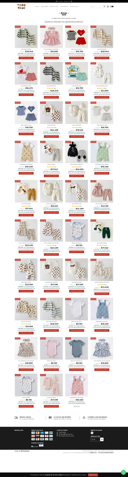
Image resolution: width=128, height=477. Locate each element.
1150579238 (62, 432)
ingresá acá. (93, 452)
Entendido (93, 475)
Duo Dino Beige (26, 203)
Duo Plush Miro (26, 321)
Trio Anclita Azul (26, 125)
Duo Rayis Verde (26, 49)
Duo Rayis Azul (51, 86)
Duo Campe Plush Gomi (102, 282)
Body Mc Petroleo (76, 361)
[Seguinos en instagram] (92, 433)
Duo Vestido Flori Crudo (26, 361)
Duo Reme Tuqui (76, 86)
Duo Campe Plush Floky (51, 243)
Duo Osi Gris (51, 164)
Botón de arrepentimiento (106, 452)
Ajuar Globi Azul (51, 203)
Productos (74, 6)
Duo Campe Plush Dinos (26, 243)
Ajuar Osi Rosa (51, 397)
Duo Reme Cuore (26, 86)
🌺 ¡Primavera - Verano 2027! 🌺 (64, 1)
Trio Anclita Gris (102, 125)
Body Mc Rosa (51, 361)
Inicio (37, 6)
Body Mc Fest (26, 397)
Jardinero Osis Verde (101, 164)
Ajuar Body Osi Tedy (51, 282)
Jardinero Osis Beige (26, 164)
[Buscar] (104, 6)
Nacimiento (64, 6)
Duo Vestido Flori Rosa (51, 49)
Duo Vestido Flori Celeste (102, 361)
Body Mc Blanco (76, 321)
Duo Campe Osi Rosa (102, 203)
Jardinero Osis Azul (102, 321)
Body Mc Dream (76, 243)
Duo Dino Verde (102, 243)
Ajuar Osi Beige (76, 125)
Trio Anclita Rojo (76, 49)
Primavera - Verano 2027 (49, 6)
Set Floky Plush (26, 282)
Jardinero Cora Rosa (76, 397)
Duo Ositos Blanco (102, 86)
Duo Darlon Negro (77, 164)
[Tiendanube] (22, 451)
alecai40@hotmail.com (66, 434)
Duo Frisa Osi (51, 125)
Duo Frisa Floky (76, 203)
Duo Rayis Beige (102, 49)
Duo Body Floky (77, 282)
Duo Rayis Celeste (51, 321)
